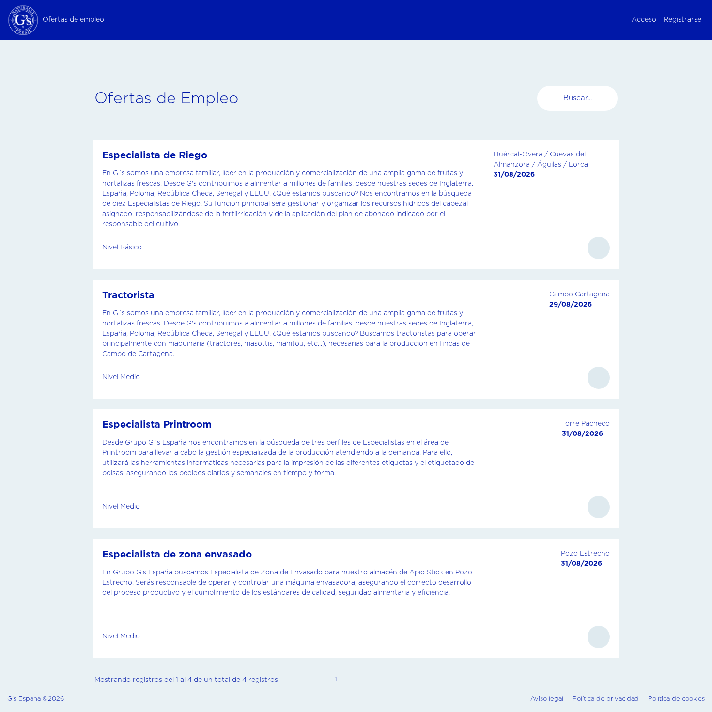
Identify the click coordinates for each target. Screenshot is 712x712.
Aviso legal (546, 699)
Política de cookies (676, 699)
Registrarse (682, 19)
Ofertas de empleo (73, 19)
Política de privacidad (606, 699)
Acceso (644, 19)
